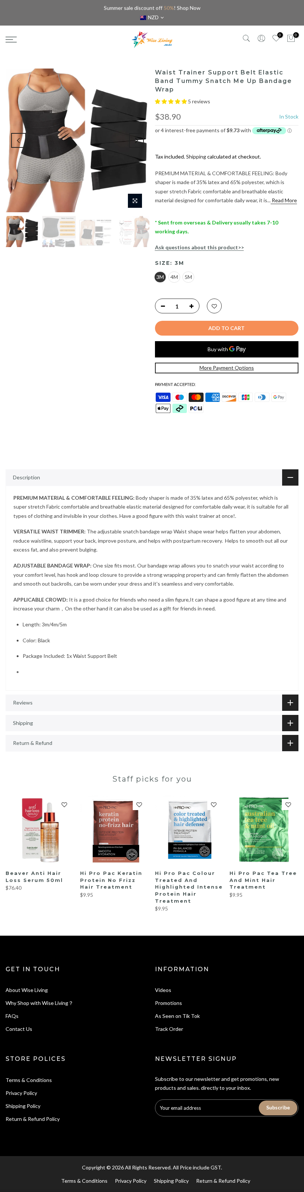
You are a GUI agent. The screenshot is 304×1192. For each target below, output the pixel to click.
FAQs (12, 1016)
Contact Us (19, 1029)
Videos (163, 990)
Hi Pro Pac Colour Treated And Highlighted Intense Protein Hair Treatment (189, 886)
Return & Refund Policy (33, 1119)
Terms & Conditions (29, 1080)
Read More (284, 200)
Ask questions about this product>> (199, 247)
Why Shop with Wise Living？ (39, 1003)
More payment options (226, 367)
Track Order (169, 1029)
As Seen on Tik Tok (177, 1016)
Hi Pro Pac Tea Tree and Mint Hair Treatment (263, 880)
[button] (171, 101)
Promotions (168, 1003)
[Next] (136, 140)
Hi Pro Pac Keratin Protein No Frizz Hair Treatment (111, 880)
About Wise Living (27, 990)
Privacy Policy (21, 1093)
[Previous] (18, 140)
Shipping (196, 156)
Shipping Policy (23, 1106)
